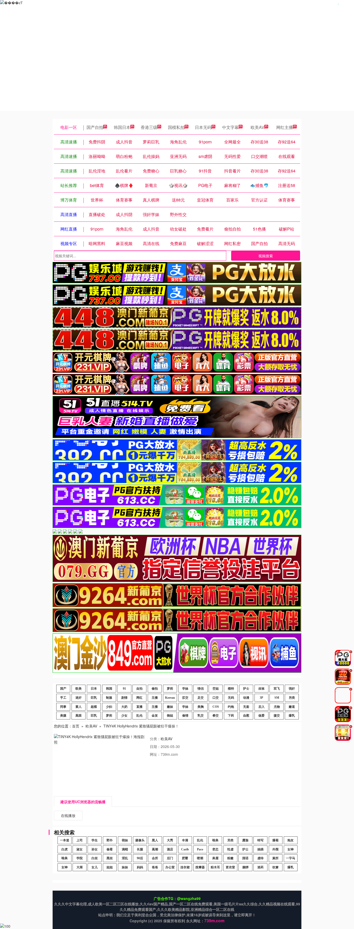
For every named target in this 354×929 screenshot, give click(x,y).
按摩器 (200, 867)
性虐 (230, 849)
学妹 (185, 688)
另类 (292, 697)
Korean (170, 697)
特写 (260, 840)
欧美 (78, 688)
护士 (246, 688)
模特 (231, 688)
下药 (231, 715)
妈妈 (140, 867)
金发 (155, 715)
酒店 (170, 849)
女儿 (94, 867)
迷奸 (78, 697)
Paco (200, 849)
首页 (75, 726)
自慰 (246, 715)
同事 (63, 707)
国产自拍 (95, 127)
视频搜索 (265, 255)
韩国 (109, 688)
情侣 (200, 688)
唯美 (215, 840)
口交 (216, 697)
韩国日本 (122, 127)
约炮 (231, 707)
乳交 (200, 715)
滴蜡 (125, 849)
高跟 (78, 715)
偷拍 (155, 688)
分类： (155, 738)
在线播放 (68, 815)
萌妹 (125, 840)
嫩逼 (292, 707)
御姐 (170, 715)
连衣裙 (185, 867)
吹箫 (275, 867)
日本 (94, 688)
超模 (94, 707)
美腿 (63, 715)
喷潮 (200, 858)
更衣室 (230, 867)
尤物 (277, 707)
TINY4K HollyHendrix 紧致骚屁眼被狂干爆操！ (141, 726)
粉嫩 (230, 858)
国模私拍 (176, 127)
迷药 (260, 867)
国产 (63, 688)
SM (276, 697)
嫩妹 (170, 707)
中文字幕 (230, 127)
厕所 (275, 858)
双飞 (277, 688)
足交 (200, 697)
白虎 (64, 849)
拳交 (216, 715)
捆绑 (245, 867)
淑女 (79, 849)
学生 (94, 840)
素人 (78, 707)
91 (124, 688)
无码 (231, 697)
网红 (139, 697)
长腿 (140, 849)
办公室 (170, 867)
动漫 (246, 697)
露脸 (245, 840)
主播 (155, 697)
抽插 (260, 849)
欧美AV (257, 127)
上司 (79, 840)
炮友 (290, 840)
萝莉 (170, 688)
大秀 (170, 840)
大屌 (79, 867)
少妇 (109, 707)
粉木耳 (215, 867)
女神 (290, 849)
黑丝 (110, 858)
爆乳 (292, 715)
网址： (155, 754)
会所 (155, 858)
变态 (215, 849)
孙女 (94, 849)
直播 (139, 707)
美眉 (215, 858)
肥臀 (185, 858)
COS (216, 707)
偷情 (185, 715)
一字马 (290, 858)
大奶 (124, 707)
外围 (275, 849)
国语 (245, 858)
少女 (124, 715)
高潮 (155, 849)
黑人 (155, 840)
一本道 (64, 840)
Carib (185, 849)
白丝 (94, 858)
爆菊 (275, 840)
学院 (79, 858)
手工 (63, 697)
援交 (277, 715)
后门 (170, 858)
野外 (110, 840)
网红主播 (284, 127)
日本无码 (203, 127)
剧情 (124, 697)
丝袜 (261, 688)
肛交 (185, 697)
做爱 (261, 715)
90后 (140, 858)
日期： (155, 746)
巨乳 (94, 697)
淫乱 (125, 858)
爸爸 (155, 867)
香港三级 (149, 127)
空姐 (216, 688)
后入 (261, 707)
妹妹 (125, 867)
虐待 (260, 858)
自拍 (139, 688)
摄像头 (140, 840)
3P (261, 697)
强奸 (292, 688)
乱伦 (139, 715)
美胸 (200, 707)
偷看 (110, 849)
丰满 (185, 840)
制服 (109, 697)
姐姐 (110, 867)
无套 (246, 707)
